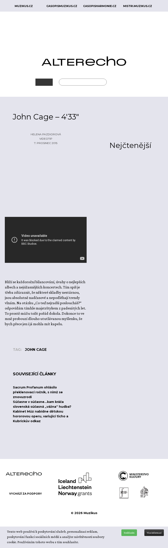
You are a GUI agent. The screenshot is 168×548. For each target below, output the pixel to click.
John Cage (36, 350)
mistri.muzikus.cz (137, 6)
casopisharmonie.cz (99, 6)
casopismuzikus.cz (61, 6)
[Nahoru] (161, 521)
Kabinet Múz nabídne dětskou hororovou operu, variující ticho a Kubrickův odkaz (40, 416)
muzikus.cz (24, 6)
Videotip (45, 138)
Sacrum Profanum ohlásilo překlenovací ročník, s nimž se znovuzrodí (38, 392)
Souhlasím (129, 532)
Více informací (154, 532)
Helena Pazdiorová (46, 134)
